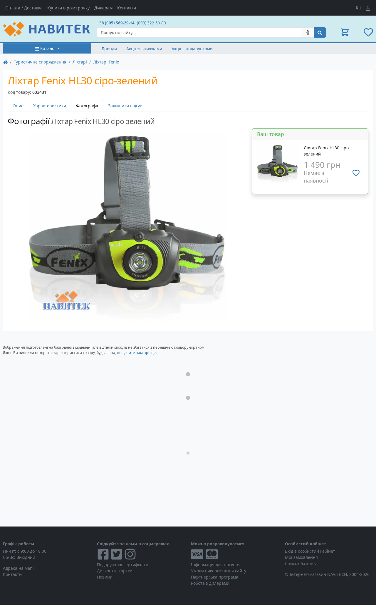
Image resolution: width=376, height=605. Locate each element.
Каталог (48, 48)
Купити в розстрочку (68, 8)
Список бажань (300, 563)
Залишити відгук (125, 105)
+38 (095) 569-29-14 (116, 23)
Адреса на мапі (18, 568)
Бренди (109, 48)
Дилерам (103, 8)
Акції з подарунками (192, 48)
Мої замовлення (301, 557)
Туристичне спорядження (40, 62)
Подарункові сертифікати (122, 564)
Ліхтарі (80, 62)
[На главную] (5, 62)
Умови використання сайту (218, 571)
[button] (345, 32)
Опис (18, 105)
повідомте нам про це (136, 352)
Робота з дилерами (210, 583)
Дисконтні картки (114, 571)
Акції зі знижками (144, 48)
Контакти (126, 8)
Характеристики (49, 105)
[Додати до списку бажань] (356, 172)
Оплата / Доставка (24, 8)
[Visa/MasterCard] (235, 554)
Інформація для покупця (216, 564)
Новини (105, 577)
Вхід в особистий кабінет (310, 551)
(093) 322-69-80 (151, 23)
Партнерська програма (214, 577)
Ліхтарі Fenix (106, 62)
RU (358, 8)
